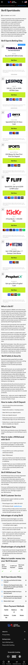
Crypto (14, 615)
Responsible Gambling (8, 645)
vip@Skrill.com (18, 506)
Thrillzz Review (14, 74)
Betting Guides (6, 639)
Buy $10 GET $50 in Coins (14, 56)
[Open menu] (2, 2)
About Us (4, 631)
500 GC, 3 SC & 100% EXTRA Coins (14, 89)
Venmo (22, 615)
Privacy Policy (6, 634)
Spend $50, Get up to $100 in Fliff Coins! (14, 188)
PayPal (6, 609)
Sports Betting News (7, 642)
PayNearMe (6, 616)
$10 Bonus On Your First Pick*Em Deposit (14, 155)
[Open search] (22, 2)
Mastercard (14, 611)
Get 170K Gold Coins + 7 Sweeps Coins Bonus (14, 252)
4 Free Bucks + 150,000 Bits (14, 220)
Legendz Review (14, 108)
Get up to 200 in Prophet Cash (14, 284)
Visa (22, 609)
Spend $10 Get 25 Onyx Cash (14, 123)
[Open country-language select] (25, 2)
